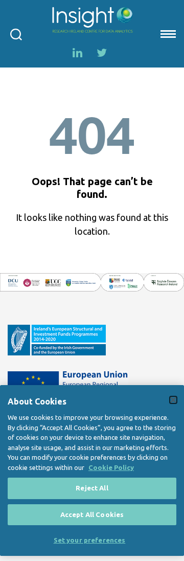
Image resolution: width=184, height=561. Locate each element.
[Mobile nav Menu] (167, 34)
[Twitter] (101, 52)
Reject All (92, 487)
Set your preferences (90, 540)
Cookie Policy (111, 467)
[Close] (173, 400)
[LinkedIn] (77, 52)
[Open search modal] (16, 34)
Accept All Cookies (92, 514)
